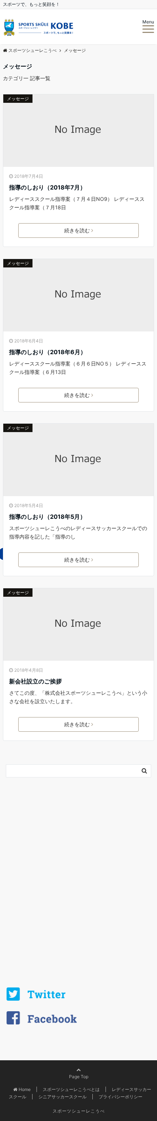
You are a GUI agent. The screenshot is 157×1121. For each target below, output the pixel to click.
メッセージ (18, 98)
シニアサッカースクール (62, 1096)
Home (25, 1089)
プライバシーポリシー (120, 1096)
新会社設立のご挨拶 (35, 681)
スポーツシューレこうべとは (71, 1089)
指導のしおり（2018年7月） (47, 187)
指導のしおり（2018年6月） (47, 352)
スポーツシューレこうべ (79, 1111)
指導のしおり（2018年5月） (47, 516)
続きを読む (77, 230)
